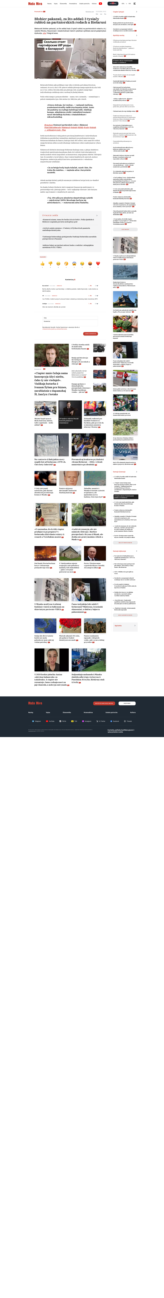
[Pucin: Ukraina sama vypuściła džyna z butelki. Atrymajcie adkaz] (95, 559)
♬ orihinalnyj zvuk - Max (55, 130)
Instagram (88, 721)
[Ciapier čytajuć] (137, 12)
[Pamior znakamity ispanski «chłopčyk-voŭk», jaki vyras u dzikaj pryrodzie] (95, 630)
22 (80, 539)
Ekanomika (63, 3)
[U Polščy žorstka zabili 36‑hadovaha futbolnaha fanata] (89, 348)
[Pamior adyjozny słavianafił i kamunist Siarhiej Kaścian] (70, 484)
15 (99, 567)
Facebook (116, 721)
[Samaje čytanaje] (137, 472)
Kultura (94, 3)
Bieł (123, 3)
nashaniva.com (32, 731)
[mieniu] (135, 3)
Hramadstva (73, 3)
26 (85, 612)
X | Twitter (102, 721)
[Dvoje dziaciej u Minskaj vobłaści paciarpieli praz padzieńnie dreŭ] (125, 430)
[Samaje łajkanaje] (137, 551)
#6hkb (80, 127)
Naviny (49, 3)
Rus (105, 14)
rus (130, 3)
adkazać (59, 285)
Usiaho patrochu (84, 3)
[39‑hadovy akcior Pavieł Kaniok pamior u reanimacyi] (70, 414)
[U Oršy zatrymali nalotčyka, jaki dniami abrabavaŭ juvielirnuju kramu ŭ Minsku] (45, 484)
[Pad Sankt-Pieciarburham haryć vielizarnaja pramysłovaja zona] (45, 559)
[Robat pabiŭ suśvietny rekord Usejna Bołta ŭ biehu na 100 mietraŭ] (125, 381)
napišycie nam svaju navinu (104, 703)
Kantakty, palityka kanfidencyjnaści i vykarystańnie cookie (121, 731)
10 (95, 464)
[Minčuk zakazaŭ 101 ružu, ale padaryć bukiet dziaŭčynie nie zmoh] (70, 630)
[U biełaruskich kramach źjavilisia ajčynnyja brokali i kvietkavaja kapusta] (125, 327)
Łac (101, 14)
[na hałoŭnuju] (35, 3)
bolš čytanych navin (125, 542)
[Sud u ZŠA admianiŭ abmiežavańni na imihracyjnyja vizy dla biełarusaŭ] (125, 454)
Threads (129, 721)
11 (62, 609)
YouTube (51, 721)
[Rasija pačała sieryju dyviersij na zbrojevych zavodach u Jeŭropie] (89, 361)
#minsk (73, 127)
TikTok (64, 721)
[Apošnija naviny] (137, 35)
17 (48, 494)
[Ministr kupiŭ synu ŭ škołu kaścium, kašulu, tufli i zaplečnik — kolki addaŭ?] (45, 414)
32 (126, 158)
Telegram (38, 721)
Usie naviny (125, 229)
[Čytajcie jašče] (97, 216)
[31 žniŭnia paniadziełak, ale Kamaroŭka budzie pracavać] (125, 405)
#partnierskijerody (52, 127)
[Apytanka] (135, 626)
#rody (86, 127)
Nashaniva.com (90, 11)
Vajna (55, 3)
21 (73, 492)
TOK (75, 721)
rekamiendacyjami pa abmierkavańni (54, 329)
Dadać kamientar (90, 333)
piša (44, 33)
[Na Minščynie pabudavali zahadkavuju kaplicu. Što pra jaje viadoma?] (125, 302)
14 (74, 572)
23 (84, 377)
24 (127, 184)
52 (68, 685)
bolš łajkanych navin (125, 615)
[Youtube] (100, 3)
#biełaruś (66, 127)
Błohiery (43, 257)
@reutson (48, 125)
